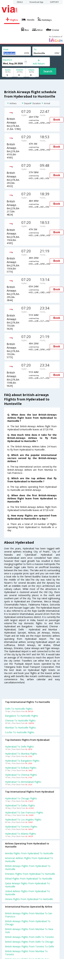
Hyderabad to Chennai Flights (21, 774)
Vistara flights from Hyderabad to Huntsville (29, 899)
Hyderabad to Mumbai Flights (21, 753)
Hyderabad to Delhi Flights (19, 746)
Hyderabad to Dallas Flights (20, 805)
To (35, 49)
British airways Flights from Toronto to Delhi (29, 946)
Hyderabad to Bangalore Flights (22, 760)
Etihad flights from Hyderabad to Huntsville (28, 878)
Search (47, 71)
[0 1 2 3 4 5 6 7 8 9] (19, 75)
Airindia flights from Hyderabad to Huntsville (29, 853)
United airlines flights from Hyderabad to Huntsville (27, 893)
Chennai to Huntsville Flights (20, 720)
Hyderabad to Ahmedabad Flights (23, 781)
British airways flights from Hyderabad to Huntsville (27, 867)
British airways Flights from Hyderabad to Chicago (27, 923)
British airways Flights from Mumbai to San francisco (28, 915)
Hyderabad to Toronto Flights (21, 826)
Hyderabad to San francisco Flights (24, 812)
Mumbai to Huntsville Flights (20, 727)
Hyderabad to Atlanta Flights (20, 833)
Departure (7, 60)
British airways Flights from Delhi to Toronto (29, 937)
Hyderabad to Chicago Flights (21, 798)
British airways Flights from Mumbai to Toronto (26, 953)
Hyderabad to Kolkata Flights (20, 767)
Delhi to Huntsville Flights (18, 708)
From (5, 49)
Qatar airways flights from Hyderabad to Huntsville (27, 885)
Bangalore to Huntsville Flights (21, 715)
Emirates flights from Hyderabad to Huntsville (30, 873)
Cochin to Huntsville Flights (19, 732)
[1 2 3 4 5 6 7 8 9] (7, 75)
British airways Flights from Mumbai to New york (29, 931)
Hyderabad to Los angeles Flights (23, 819)
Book (56, 119)
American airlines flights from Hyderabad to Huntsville (29, 860)
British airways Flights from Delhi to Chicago (29, 941)
